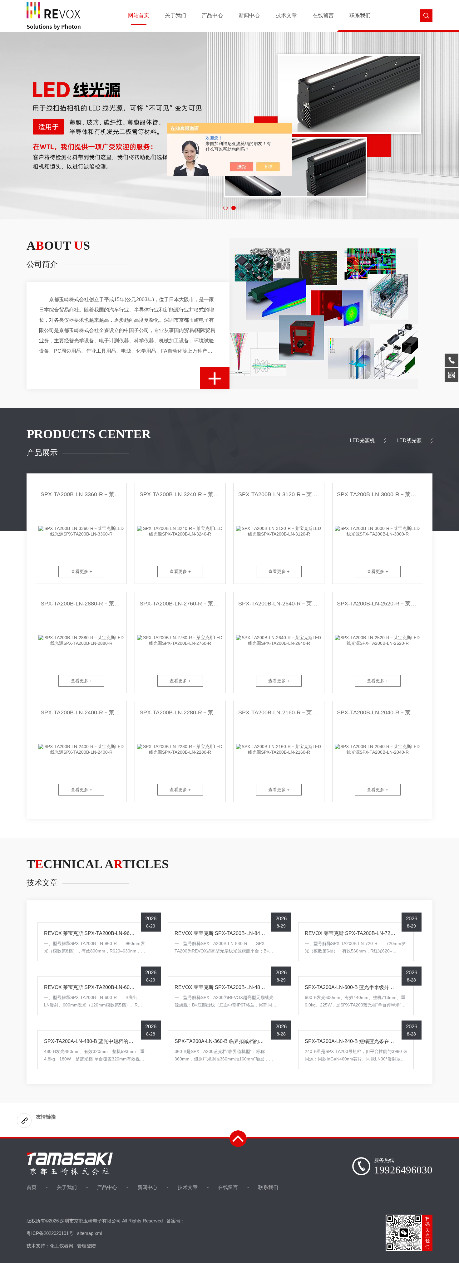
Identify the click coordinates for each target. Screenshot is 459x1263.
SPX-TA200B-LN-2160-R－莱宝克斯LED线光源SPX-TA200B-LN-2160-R (281, 712)
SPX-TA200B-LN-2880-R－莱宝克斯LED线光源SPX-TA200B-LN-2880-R (83, 603)
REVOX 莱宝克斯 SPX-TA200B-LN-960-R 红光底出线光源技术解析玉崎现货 (129, 933)
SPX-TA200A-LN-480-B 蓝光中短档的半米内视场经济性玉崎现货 (116, 1041)
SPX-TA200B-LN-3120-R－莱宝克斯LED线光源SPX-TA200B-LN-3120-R (281, 494)
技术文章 (286, 15)
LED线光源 (409, 440)
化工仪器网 (61, 1245)
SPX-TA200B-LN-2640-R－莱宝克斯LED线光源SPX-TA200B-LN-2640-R (281, 603)
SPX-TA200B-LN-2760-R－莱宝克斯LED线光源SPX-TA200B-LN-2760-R (182, 603)
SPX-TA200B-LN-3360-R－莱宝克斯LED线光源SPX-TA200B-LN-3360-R (83, 494)
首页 (32, 1187)
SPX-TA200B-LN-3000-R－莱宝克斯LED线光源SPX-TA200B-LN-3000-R (380, 494)
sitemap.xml (89, 1233)
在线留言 (323, 15)
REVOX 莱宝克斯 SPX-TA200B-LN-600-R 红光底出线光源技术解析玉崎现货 (129, 987)
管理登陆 (86, 1245)
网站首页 (138, 15)
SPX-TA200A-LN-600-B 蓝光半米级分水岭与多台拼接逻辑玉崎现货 (379, 987)
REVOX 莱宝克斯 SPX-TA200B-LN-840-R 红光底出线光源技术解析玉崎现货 (259, 933)
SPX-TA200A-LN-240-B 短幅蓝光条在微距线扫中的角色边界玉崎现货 (382, 1041)
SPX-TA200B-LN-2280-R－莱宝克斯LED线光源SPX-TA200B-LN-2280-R (182, 712)
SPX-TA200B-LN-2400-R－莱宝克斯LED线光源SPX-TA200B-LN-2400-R (83, 712)
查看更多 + (81, 571)
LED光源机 (362, 440)
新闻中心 (249, 15)
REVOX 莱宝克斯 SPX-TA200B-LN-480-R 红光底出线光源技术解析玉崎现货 (259, 987)
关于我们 (175, 15)
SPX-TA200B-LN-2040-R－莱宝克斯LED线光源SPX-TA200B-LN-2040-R (380, 712)
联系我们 (360, 15)
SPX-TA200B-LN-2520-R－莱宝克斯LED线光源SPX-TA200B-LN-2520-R (380, 603)
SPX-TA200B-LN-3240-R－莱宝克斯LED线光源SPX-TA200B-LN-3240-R (182, 494)
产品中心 (212, 15)
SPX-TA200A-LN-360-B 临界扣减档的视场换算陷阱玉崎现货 (242, 1041)
